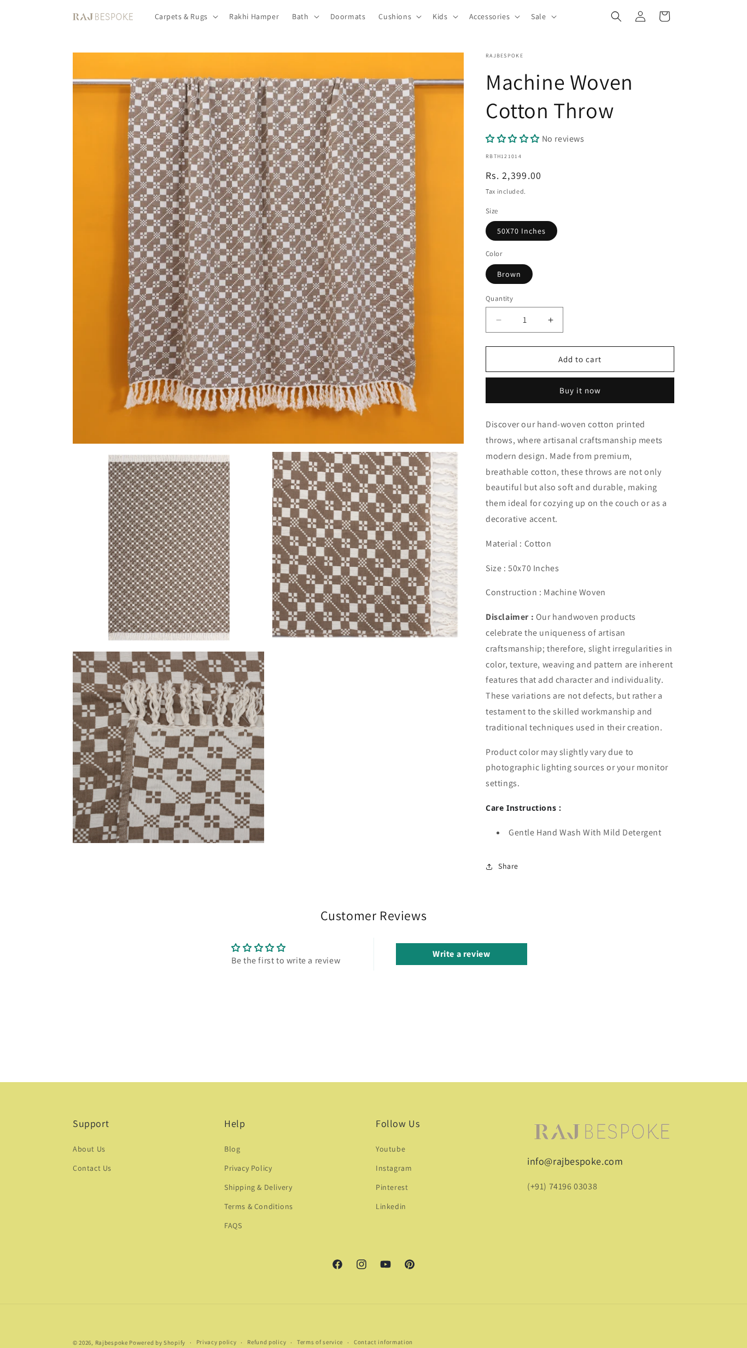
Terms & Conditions (258, 1206)
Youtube (390, 1149)
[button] (185, 16)
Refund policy (266, 1342)
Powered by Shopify (157, 1342)
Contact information (383, 1342)
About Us (89, 1149)
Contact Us (92, 1168)
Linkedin (391, 1206)
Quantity (499, 298)
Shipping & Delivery (258, 1187)
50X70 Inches (521, 231)
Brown (509, 274)
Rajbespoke (111, 1342)
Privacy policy (216, 1342)
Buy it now (580, 390)
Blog (232, 1149)
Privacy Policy (248, 1168)
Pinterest (392, 1187)
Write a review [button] (461, 954)
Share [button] (508, 866)
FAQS (233, 1225)
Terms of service (320, 1342)
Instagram (394, 1168)
